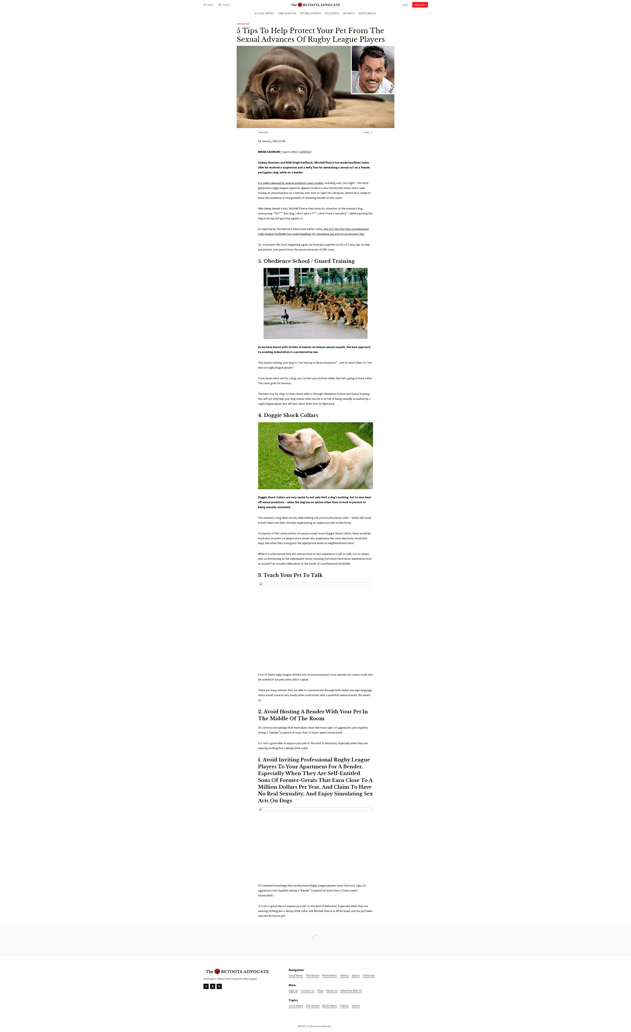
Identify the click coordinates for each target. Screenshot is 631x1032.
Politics (344, 1006)
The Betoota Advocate (318, 1026)
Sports (356, 1006)
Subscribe (420, 4)
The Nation (243, 24)
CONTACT (306, 152)
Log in (405, 4)
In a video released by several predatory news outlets (290, 183)
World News (329, 1006)
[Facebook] (206, 986)
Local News (296, 1006)
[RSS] (219, 986)
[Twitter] (212, 986)
